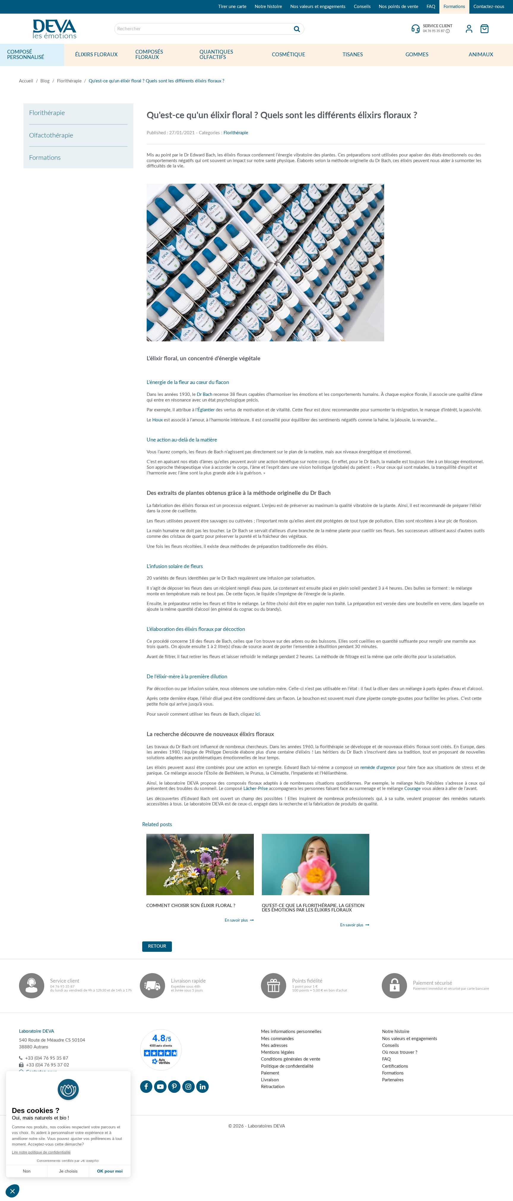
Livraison (270, 1080)
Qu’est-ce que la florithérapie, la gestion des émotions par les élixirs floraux (313, 908)
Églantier (206, 410)
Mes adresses (274, 1045)
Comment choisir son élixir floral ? (190, 905)
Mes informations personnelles (291, 1031)
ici (257, 714)
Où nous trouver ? (399, 1052)
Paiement (270, 1073)
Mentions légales (277, 1052)
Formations (454, 6)
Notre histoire (268, 6)
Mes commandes (277, 1039)
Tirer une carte (232, 6)
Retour (157, 946)
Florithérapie (236, 133)
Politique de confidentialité (287, 1066)
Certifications (395, 1066)
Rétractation (272, 1087)
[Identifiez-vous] (469, 28)
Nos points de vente (398, 6)
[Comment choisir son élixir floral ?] (200, 864)
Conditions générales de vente (290, 1059)
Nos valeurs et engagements (318, 6)
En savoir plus (236, 920)
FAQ (431, 6)
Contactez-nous (489, 6)
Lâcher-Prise (255, 788)
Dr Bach (204, 394)
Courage (412, 788)
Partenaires (393, 1080)
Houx (157, 420)
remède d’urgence (377, 767)
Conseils (362, 6)
